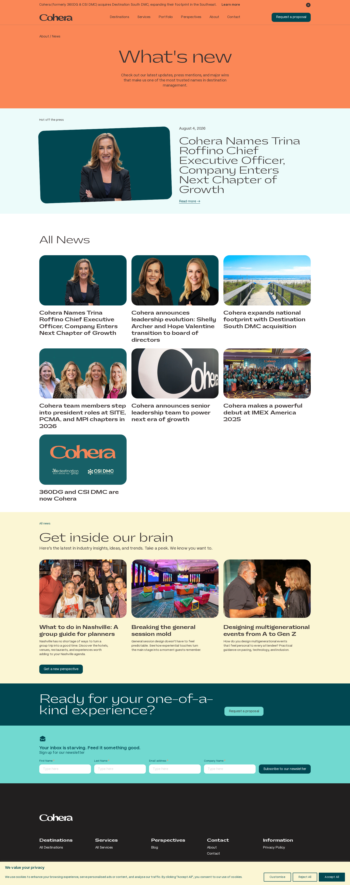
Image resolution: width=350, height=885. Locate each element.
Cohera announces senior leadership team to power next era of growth (171, 412)
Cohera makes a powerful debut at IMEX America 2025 (262, 412)
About (214, 17)
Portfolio (166, 17)
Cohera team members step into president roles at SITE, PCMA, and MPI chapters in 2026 (82, 416)
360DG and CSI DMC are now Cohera (79, 495)
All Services (104, 847)
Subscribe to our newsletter (284, 769)
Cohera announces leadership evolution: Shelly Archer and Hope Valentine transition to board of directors (173, 327)
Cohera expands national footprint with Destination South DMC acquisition (264, 320)
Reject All (305, 877)
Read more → (189, 201)
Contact (233, 17)
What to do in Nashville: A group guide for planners (78, 630)
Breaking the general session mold (163, 630)
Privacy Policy (274, 847)
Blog (154, 847)
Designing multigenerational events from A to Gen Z (266, 630)
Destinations (119, 17)
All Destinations (51, 847)
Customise (277, 877)
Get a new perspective (61, 669)
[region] (175, 873)
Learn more (231, 4)
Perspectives (191, 17)
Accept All (332, 877)
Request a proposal (291, 17)
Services (143, 17)
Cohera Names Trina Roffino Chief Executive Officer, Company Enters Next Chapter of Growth (239, 165)
